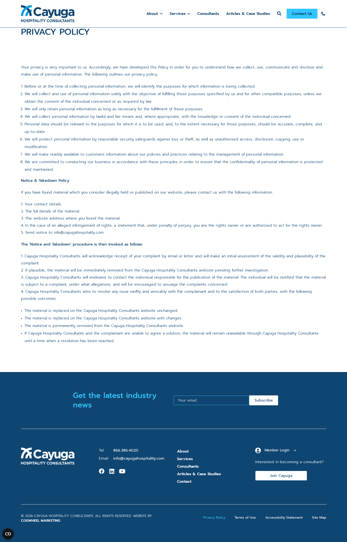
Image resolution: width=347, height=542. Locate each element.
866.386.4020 (125, 450)
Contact (184, 481)
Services (178, 14)
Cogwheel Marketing (40, 520)
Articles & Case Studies (248, 14)
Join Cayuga (281, 475)
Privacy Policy (214, 517)
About (152, 14)
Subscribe (263, 400)
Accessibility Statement (284, 517)
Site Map (319, 517)
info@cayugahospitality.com (138, 458)
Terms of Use (245, 517)
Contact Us (302, 14)
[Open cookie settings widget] (8, 534)
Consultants (208, 14)
